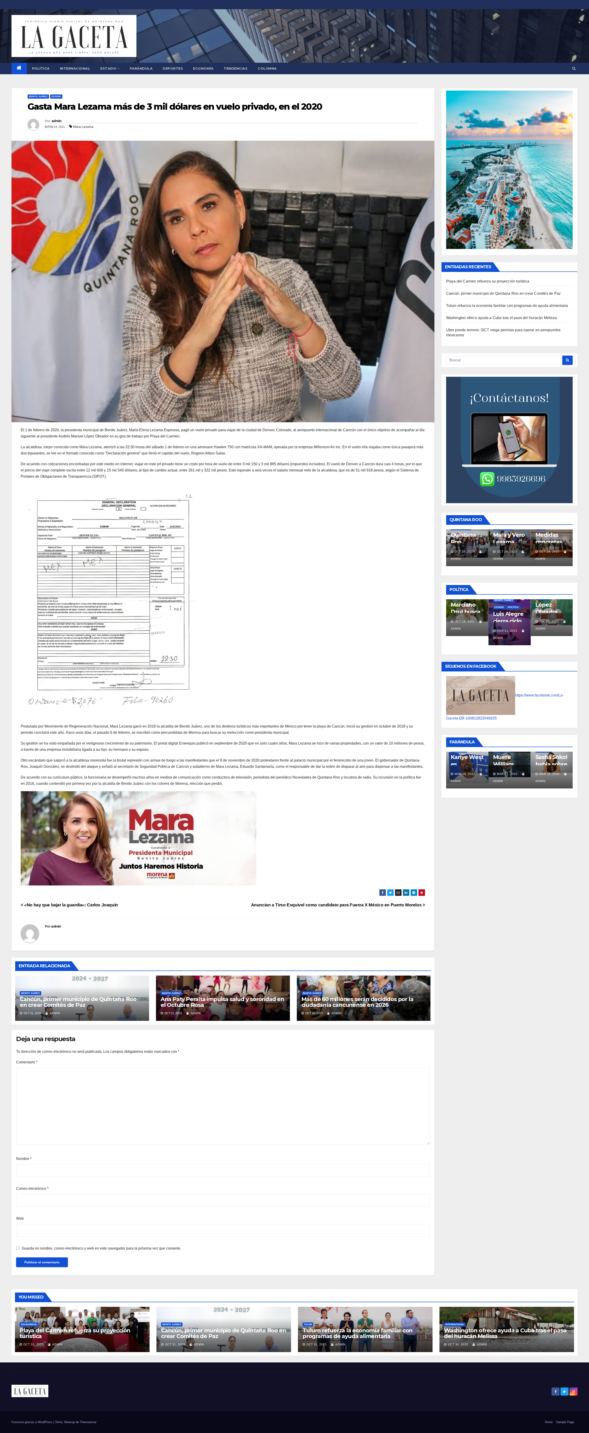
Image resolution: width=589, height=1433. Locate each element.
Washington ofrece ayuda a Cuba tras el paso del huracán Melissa (501, 318)
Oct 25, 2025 (507, 551)
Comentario (27, 1062)
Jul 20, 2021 (464, 621)
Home (549, 1422)
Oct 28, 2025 (465, 551)
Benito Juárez (38, 96)
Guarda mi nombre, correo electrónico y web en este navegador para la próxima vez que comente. (101, 1248)
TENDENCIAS (236, 68)
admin (57, 121)
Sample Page (565, 1422)
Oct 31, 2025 (33, 1344)
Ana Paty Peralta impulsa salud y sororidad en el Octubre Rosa (222, 1002)
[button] (574, 68)
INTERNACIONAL (75, 68)
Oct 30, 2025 (458, 1344)
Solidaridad (29, 1324)
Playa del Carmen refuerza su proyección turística (487, 281)
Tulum (308, 1324)
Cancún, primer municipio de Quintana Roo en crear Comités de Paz (78, 1002)
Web (20, 1218)
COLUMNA (267, 68)
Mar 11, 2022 (465, 774)
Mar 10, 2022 (549, 774)
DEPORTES (173, 68)
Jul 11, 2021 (549, 621)
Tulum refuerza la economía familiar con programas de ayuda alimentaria (507, 306)
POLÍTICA (41, 68)
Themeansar (88, 1422)
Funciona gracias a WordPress (32, 1422)
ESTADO (108, 68)
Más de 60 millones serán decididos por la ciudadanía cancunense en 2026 (357, 1002)
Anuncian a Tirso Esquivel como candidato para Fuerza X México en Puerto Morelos (337, 904)
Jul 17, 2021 (507, 621)
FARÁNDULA (141, 68)
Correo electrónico (32, 1188)
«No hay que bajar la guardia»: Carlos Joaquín (70, 904)
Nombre (24, 1159)
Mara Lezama (83, 126)
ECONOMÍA (203, 68)
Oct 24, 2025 (549, 551)
